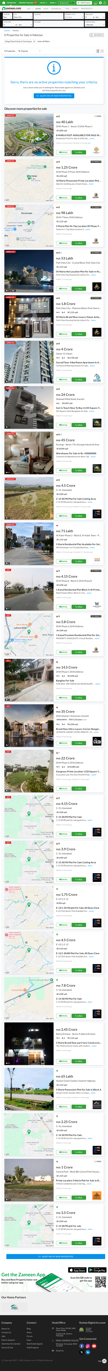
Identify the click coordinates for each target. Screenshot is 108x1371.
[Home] (3, 2)
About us (5, 1328)
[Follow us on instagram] (89, 1348)
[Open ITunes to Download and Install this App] (78, 1272)
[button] (8, 17)
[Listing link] (54, 134)
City (15, 14)
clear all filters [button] (43, 41)
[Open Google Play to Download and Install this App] (97, 1272)
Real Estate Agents (35, 1344)
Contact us (6, 1332)
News (29, 1332)
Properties (11, 3)
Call (80, 152)
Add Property (33, 1347)
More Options (90, 22)
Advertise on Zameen (10, 1344)
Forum (30, 1336)
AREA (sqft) (89, 14)
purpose (7, 14)
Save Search (98, 35)
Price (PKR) (7, 22)
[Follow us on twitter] (82, 1354)
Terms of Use (7, 1347)
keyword (37, 22)
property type (70, 14)
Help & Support (8, 1340)
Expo (29, 1340)
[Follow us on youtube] (95, 1348)
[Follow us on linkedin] (89, 1354)
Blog (29, 1328)
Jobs (3, 1336)
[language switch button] (95, 3)
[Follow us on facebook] (82, 1348)
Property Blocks (28, 3)
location (37, 14)
